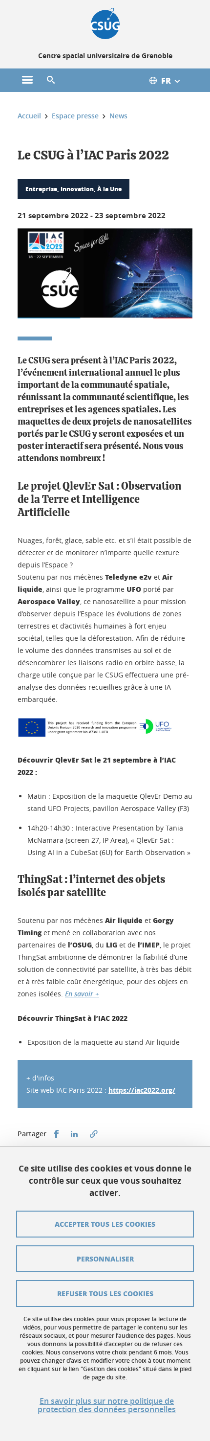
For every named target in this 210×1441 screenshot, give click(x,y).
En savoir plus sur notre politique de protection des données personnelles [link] (107, 1405)
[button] (51, 80)
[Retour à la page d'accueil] (105, 23)
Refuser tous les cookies (105, 1293)
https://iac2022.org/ (141, 1090)
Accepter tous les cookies (105, 1224)
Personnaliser (105, 1258)
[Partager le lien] (94, 1134)
